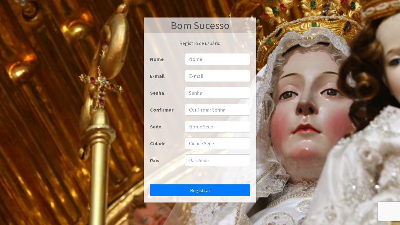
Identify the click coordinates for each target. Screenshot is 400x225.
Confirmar (161, 110)
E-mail (157, 76)
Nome (157, 59)
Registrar (200, 190)
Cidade (158, 143)
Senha (157, 93)
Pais (154, 160)
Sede (155, 126)
